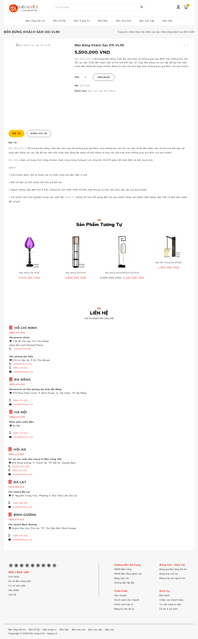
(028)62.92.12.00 (23, 364)
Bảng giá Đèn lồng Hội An (173, 569)
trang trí (69, 197)
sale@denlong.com (23, 372)
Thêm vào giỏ (104, 77)
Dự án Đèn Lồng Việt (20, 581)
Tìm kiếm (141, 7)
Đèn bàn (103, 20)
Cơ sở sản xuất (17, 586)
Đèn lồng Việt (137, 32)
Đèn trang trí (82, 20)
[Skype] (49, 565)
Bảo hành (164, 595)
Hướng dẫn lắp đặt (124, 583)
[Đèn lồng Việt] (23, 8)
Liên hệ (12, 595)
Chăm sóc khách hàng (171, 600)
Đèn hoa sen (123, 20)
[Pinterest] (38, 565)
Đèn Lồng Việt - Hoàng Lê (43, 633)
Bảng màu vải (121, 578)
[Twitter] (16, 565)
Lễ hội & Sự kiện (168, 609)
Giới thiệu (14, 577)
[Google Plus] (43, 565)
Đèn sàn (167, 20)
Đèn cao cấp (147, 20)
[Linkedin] (22, 565)
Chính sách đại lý (123, 604)
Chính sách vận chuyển (126, 600)
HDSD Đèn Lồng (122, 569)
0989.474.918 (20, 368)
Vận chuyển (120, 595)
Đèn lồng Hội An (35, 20)
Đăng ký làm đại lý (124, 609)
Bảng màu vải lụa (168, 574)
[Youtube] (32, 565)
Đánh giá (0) (39, 133)
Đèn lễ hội (59, 20)
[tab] (18, 133)
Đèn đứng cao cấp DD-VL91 (184, 49)
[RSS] (27, 565)
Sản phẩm (14, 590)
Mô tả (16, 133)
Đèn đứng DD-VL (84, 58)
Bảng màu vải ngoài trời (172, 578)
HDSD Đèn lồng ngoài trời (128, 574)
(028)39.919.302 (22, 349)
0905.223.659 (20, 470)
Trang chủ (122, 32)
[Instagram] (54, 565)
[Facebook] (11, 565)
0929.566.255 (20, 503)
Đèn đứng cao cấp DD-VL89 (187, 49)
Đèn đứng (109, 90)
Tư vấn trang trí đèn (170, 604)
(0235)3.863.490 (20, 466)
